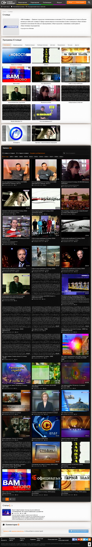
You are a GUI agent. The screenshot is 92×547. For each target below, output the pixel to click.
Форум (59, 2)
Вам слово (16, 83)
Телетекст (6, 6)
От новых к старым (8, 153)
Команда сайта (12, 539)
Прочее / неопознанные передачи (46, 142)
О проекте (4, 539)
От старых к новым (22, 153)
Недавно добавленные (37, 153)
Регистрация (80, 2)
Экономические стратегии (16, 102)
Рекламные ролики (18, 6)
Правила (33, 539)
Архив (4, 11)
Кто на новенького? (46, 121)
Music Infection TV (16, 121)
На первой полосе (75, 64)
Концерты (16, 142)
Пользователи (52, 539)
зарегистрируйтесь (18, 531)
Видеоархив (22, 2)
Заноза (46, 64)
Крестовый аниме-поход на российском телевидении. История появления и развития (27, 510)
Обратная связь (40, 539)
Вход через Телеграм (79, 531)
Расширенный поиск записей (36, 6)
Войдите (6, 531)
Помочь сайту (22, 539)
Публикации (47, 2)
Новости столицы (16, 64)
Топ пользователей (63, 539)
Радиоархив (35, 2)
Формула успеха (46, 102)
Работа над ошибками (75, 83)
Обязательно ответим (75, 102)
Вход (70, 2)
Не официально (46, 83)
